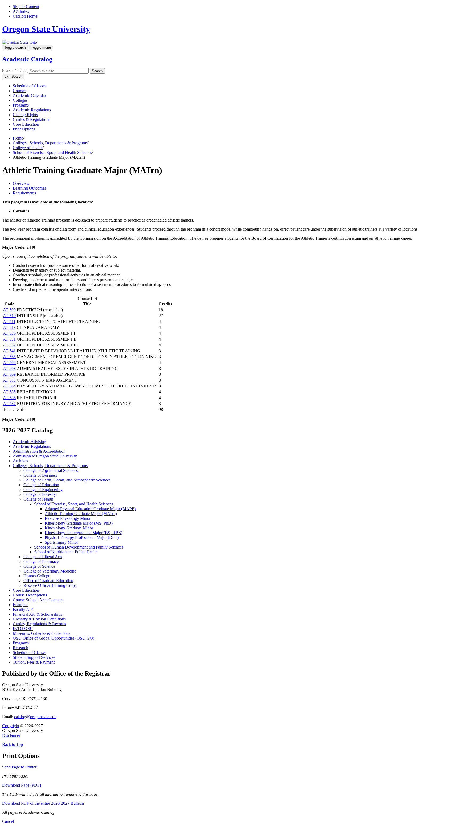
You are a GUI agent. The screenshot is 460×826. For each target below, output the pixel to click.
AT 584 (9, 386)
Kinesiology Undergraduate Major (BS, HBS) (83, 532)
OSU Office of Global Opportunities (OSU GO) (53, 638)
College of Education (41, 484)
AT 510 (9, 315)
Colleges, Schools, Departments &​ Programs (50, 465)
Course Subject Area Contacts (38, 600)
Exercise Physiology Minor (68, 518)
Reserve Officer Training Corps (49, 585)
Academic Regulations (32, 110)
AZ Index (21, 11)
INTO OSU (23, 628)
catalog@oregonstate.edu (35, 716)
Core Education (26, 124)
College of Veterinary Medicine (49, 571)
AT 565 (9, 356)
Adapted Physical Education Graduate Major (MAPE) (90, 508)
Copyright (10, 725)
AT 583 (9, 380)
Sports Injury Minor (61, 542)
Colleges (20, 100)
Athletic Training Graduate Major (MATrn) (81, 513)
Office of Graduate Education (48, 580)
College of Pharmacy (41, 561)
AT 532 (9, 345)
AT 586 (9, 397)
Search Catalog (15, 70)
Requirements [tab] (24, 193)
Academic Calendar (29, 95)
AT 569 (9, 374)
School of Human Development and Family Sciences (78, 547)
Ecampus (20, 604)
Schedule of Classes (29, 86)
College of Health (28, 147)
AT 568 (9, 368)
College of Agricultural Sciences (50, 470)
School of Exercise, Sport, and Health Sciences (52, 152)
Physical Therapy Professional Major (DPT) (82, 537)
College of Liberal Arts (42, 556)
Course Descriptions (30, 595)
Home (18, 138)
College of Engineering (43, 489)
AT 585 (9, 392)
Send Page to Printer (19, 767)
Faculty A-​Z (23, 609)
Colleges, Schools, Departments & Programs (50, 143)
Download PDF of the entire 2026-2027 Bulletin (43, 803)
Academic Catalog (27, 59)
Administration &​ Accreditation (39, 451)
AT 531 (9, 339)
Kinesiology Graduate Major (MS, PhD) (79, 523)
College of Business (40, 475)
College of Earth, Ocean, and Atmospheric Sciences (66, 480)
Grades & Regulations (31, 119)
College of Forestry (39, 494)
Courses (19, 90)
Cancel (8, 821)
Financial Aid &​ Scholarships (37, 614)
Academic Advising (29, 441)
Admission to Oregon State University (45, 456)
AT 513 (9, 327)
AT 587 (9, 403)
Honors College (36, 576)
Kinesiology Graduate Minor (69, 528)
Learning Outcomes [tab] (29, 188)
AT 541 (9, 351)
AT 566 (9, 362)
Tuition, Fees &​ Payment (34, 662)
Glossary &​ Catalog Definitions (39, 619)
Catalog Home (25, 16)
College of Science (39, 566)
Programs (21, 105)
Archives (20, 461)
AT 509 (9, 310)
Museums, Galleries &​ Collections (41, 633)
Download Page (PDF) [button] (21, 785)
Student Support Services (34, 657)
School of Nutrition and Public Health (66, 552)
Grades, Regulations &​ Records (39, 623)
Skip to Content (26, 6)
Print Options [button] (24, 129)
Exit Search (13, 77)
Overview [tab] (21, 183)
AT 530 (9, 333)
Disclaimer (11, 735)
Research (20, 647)
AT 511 (9, 321)
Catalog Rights (25, 114)
